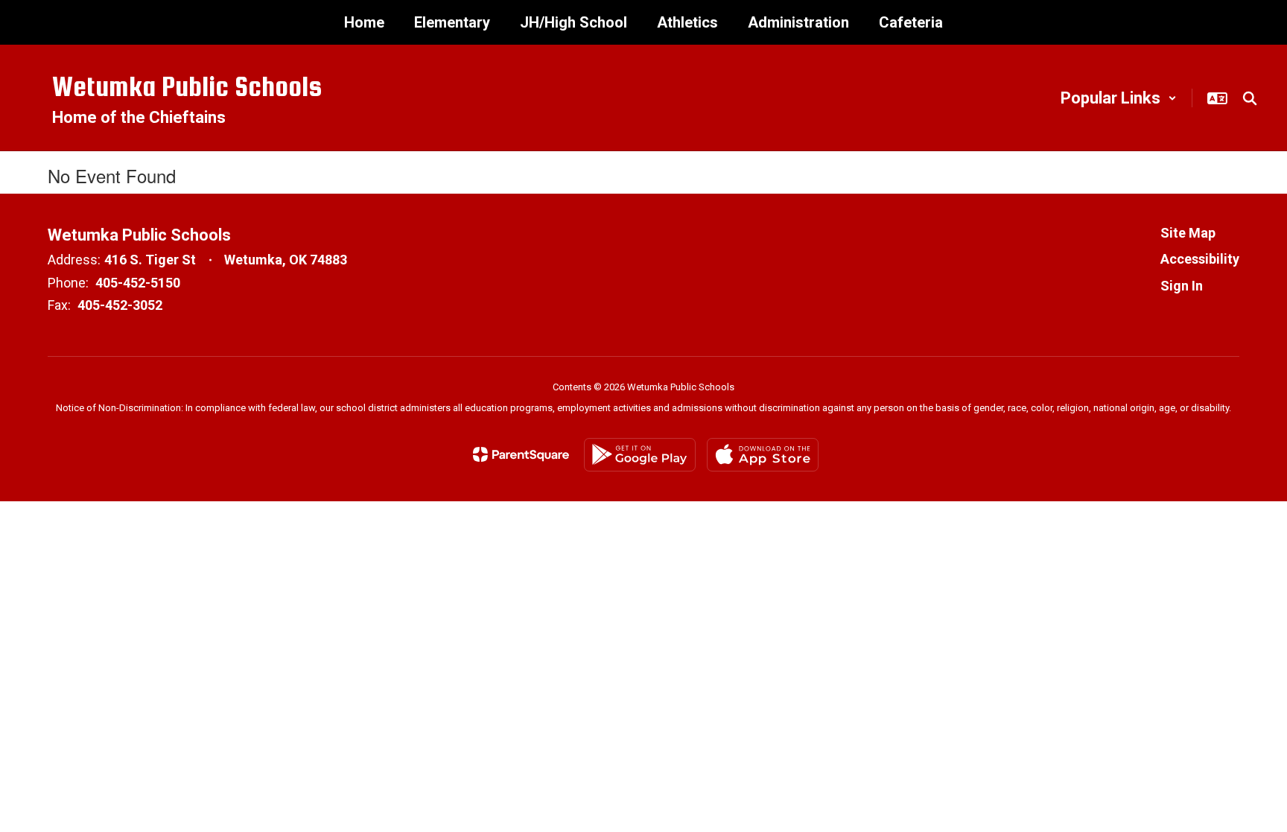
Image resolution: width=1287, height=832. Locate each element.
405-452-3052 (119, 305)
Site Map (1188, 233)
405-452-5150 (137, 282)
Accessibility (1199, 259)
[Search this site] (1249, 98)
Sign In (1181, 285)
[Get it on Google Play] (640, 454)
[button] (1119, 98)
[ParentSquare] (521, 454)
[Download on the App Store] (763, 454)
